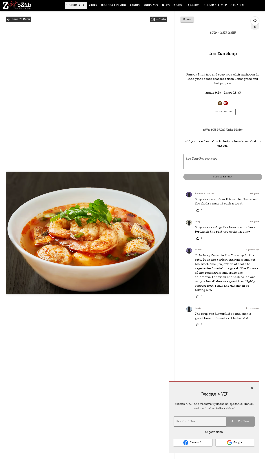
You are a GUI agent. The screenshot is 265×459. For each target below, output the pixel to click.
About (135, 5)
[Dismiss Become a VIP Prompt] (252, 388)
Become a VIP (215, 5)
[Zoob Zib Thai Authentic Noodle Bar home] (19, 5)
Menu (93, 5)
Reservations (113, 5)
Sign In (237, 5)
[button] (18, 19)
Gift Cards (172, 5)
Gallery (193, 5)
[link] (223, 112)
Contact (151, 5)
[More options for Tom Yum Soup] (255, 21)
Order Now (76, 5)
